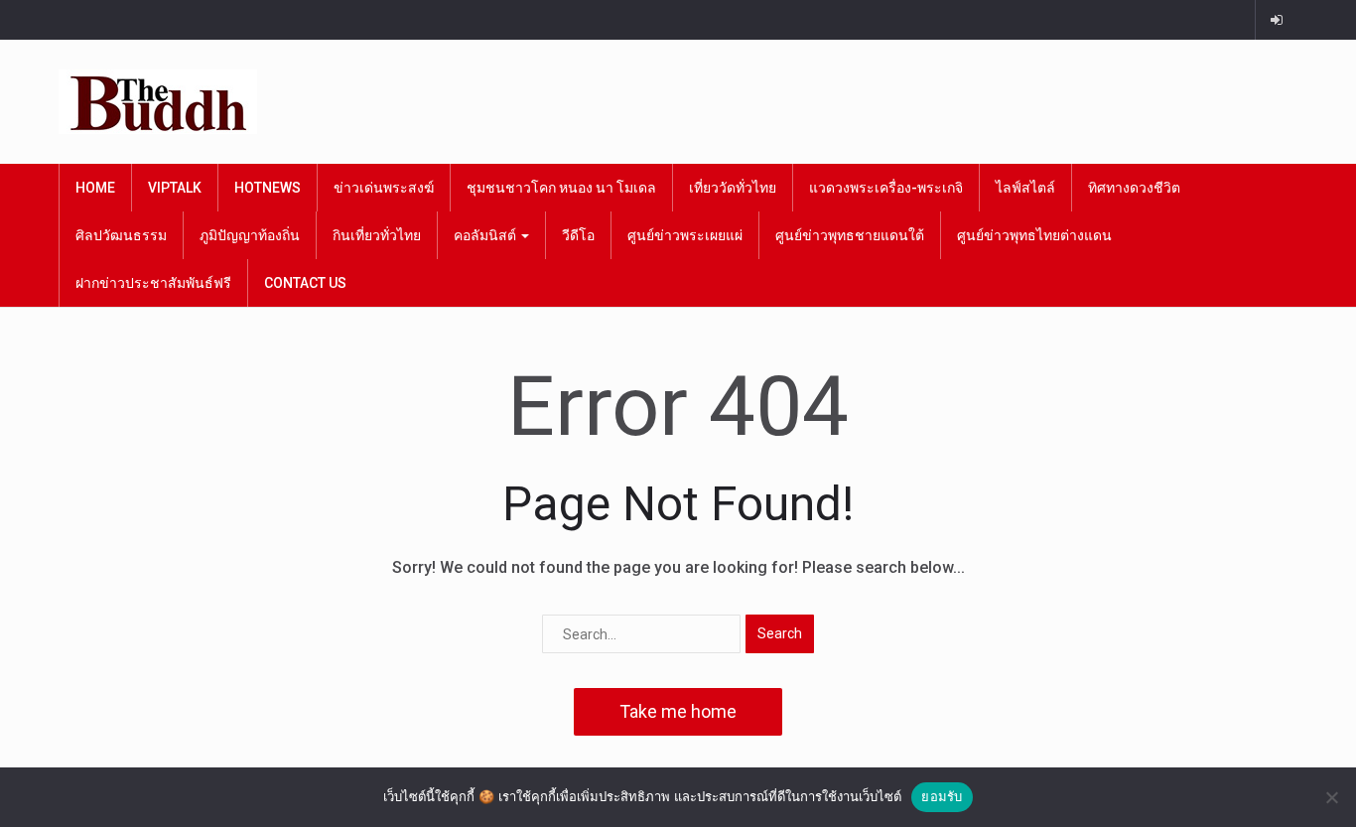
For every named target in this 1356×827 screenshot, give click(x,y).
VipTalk (175, 188)
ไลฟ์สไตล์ (1025, 188)
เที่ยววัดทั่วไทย (732, 188)
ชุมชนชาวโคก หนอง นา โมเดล (561, 188)
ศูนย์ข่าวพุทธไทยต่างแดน (1034, 235)
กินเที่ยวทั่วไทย (377, 235)
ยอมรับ (941, 796)
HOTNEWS (267, 188)
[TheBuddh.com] (158, 101)
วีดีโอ (578, 235)
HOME (95, 188)
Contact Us (305, 283)
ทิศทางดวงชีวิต (1134, 188)
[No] (1331, 797)
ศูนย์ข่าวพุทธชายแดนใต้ (849, 235)
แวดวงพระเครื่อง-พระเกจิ (886, 188)
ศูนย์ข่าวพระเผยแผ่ (685, 235)
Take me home (678, 711)
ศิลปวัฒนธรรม (121, 235)
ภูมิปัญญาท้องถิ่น (250, 235)
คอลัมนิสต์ (486, 235)
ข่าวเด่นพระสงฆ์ (384, 188)
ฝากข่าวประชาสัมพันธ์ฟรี (153, 283)
